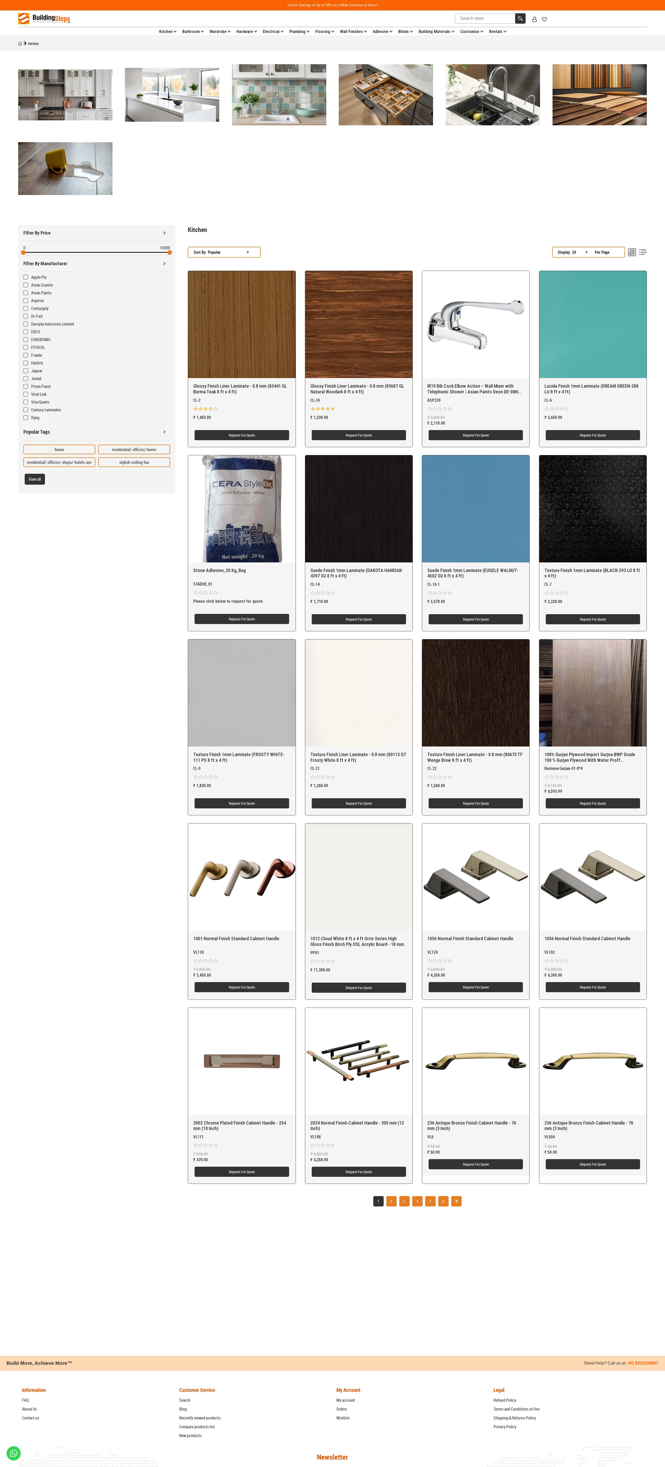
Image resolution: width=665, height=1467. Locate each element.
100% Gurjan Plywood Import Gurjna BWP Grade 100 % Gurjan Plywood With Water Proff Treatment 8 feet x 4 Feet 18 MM (589, 757)
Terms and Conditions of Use (517, 1409)
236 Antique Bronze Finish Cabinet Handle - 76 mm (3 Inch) (471, 1125)
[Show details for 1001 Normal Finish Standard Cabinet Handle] (241, 877)
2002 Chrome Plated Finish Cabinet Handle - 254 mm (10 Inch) (239, 1125)
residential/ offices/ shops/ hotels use (59, 462)
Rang (35, 417)
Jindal (36, 378)
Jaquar (36, 371)
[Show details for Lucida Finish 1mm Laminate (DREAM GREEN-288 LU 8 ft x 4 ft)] (593, 324)
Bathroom (191, 31)
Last (456, 1201)
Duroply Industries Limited (52, 324)
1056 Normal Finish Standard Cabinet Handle (470, 938)
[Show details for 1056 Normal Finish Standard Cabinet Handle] (475, 877)
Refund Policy (505, 1400)
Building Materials (434, 31)
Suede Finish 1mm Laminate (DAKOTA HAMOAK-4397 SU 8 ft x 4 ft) (356, 573)
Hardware (244, 31)
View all (35, 479)
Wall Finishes (351, 31)
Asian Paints (41, 293)
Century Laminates (46, 410)
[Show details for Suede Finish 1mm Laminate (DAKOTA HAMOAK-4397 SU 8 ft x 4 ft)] (359, 509)
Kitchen (165, 31)
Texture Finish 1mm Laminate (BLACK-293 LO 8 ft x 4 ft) (592, 573)
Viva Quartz (40, 402)
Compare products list (197, 1427)
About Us (29, 1409)
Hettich (37, 363)
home (59, 449)
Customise (469, 31)
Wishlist (343, 1418)
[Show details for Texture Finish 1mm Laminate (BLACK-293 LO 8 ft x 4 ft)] (593, 509)
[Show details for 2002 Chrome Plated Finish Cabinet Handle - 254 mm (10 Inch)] (241, 1061)
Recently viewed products (200, 1418)
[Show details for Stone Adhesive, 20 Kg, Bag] (241, 509)
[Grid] (632, 252)
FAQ (25, 1400)
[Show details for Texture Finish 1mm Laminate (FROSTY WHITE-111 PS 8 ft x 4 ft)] (241, 693)
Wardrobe (218, 31)
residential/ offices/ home (134, 449)
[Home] (20, 43)
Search (184, 1400)
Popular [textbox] (214, 252)
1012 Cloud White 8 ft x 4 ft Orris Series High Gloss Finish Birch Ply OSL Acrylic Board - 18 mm (357, 941)
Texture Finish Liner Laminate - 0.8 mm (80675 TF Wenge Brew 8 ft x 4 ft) (475, 757)
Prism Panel (41, 386)
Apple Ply (38, 277)
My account (345, 1400)
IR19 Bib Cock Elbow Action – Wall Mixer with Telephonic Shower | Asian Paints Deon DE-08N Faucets (472, 388)
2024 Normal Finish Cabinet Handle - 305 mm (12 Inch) (357, 1125)
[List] (643, 252)
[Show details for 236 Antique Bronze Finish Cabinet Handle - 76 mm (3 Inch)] (475, 1061)
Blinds (403, 31)
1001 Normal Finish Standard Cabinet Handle (236, 938)
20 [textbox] (574, 252)
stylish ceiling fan (134, 462)
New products (190, 1435)
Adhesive (380, 31)
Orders (341, 1409)
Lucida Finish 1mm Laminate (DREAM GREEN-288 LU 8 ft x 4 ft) (591, 388)
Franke (36, 355)
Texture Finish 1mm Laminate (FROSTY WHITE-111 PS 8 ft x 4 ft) (238, 757)
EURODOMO (40, 339)
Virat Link (38, 394)
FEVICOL (38, 347)
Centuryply (40, 308)
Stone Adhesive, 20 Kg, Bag (219, 570)
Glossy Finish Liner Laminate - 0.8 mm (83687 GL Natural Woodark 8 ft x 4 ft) (357, 388)
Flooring (322, 31)
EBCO (35, 332)
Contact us (30, 1418)
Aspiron (37, 300)
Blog (183, 1409)
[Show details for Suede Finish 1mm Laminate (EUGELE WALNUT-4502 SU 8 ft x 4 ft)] (475, 509)
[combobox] (228, 252)
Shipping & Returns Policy (515, 1418)
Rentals (495, 31)
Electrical (271, 31)
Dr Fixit (37, 316)
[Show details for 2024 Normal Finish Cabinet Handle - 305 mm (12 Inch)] (359, 1061)
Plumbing (297, 31)
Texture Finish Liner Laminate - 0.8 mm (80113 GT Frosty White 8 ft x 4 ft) (358, 757)
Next (443, 1201)
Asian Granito (42, 285)
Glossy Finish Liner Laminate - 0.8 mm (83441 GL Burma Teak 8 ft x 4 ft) (240, 388)
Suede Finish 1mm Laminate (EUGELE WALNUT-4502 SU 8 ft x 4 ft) (472, 573)
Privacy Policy (505, 1427)
